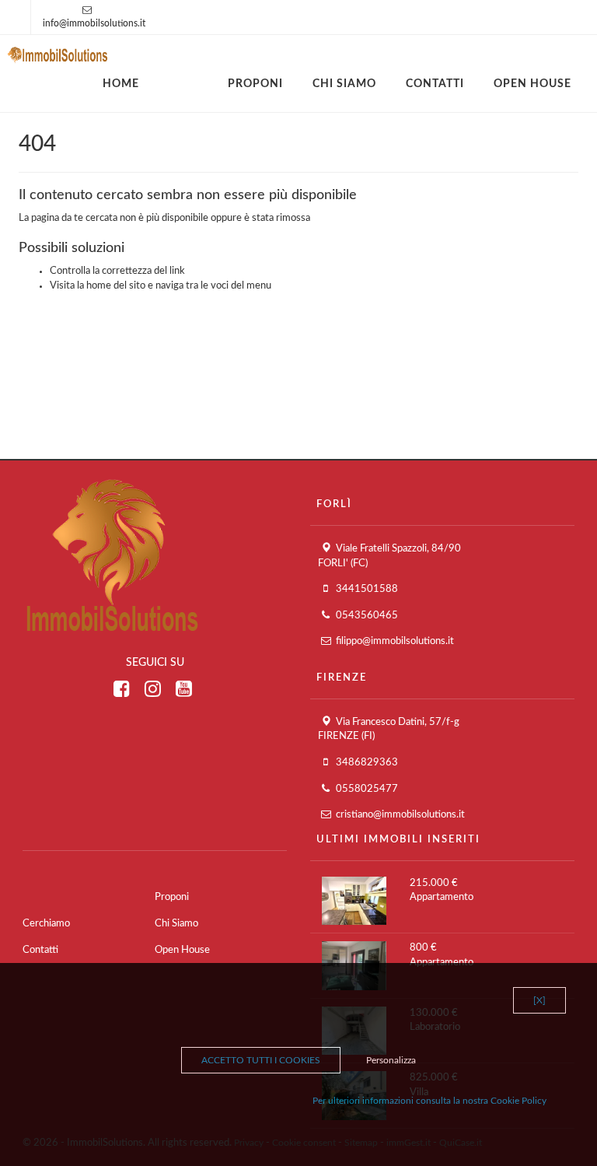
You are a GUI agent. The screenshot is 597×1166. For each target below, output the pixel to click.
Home (121, 84)
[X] (539, 1000)
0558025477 (367, 789)
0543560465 (367, 616)
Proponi (255, 84)
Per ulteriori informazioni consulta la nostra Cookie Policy (429, 1100)
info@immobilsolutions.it (94, 23)
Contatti (435, 84)
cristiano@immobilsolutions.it (400, 815)
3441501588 (367, 589)
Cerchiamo (46, 924)
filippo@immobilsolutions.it (395, 641)
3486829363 (367, 763)
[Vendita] (169, 76)
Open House (532, 84)
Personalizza (391, 1060)
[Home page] (57, 53)
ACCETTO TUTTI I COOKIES (260, 1060)
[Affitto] (198, 76)
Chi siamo (344, 84)
